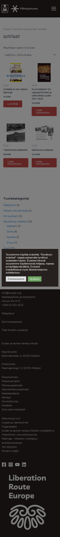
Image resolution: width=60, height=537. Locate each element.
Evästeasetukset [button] (16, 279)
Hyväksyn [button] (35, 279)
